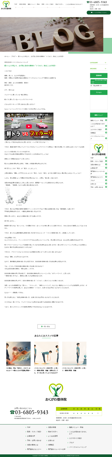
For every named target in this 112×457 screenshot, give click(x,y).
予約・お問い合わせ (97, 187)
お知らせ (93, 184)
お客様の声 (94, 168)
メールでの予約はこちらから (100, 12)
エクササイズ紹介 (96, 129)
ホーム (6, 56)
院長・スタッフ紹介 (97, 161)
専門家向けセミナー (97, 177)
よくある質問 (53, 436)
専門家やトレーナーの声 (98, 173)
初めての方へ (53, 432)
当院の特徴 (52, 427)
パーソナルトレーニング (98, 137)
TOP (92, 158)
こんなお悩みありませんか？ (98, 125)
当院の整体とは (95, 164)
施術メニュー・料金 (97, 120)
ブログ (13, 56)
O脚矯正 (93, 133)
